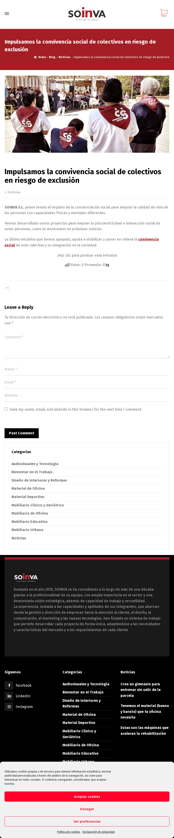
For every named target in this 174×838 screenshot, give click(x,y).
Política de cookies (68, 831)
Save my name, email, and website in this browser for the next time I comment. (76, 409)
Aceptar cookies (87, 797)
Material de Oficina (28, 488)
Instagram (24, 707)
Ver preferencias (87, 821)
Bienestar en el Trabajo (32, 472)
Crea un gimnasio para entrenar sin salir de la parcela (141, 690)
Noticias (14, 192)
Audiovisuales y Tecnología (35, 464)
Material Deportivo (28, 497)
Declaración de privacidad (98, 831)
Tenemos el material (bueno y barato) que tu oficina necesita (145, 711)
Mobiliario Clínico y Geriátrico (38, 505)
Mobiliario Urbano (28, 530)
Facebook (23, 685)
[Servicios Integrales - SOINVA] (87, 14)
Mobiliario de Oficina (30, 513)
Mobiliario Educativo (30, 522)
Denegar (87, 809)
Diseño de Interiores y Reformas (39, 480)
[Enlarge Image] (87, 114)
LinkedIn (23, 696)
